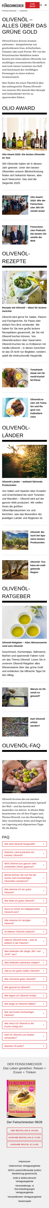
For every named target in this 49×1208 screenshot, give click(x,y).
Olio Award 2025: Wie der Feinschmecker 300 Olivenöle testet (37, 204)
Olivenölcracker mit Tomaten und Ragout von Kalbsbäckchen (38, 408)
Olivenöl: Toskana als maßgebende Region (38, 567)
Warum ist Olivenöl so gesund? (38, 692)
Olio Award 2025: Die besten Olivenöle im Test (23, 156)
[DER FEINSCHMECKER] (13, 5)
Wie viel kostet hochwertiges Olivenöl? (19, 1013)
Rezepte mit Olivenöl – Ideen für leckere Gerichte (24, 309)
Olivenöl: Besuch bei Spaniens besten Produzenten (38, 537)
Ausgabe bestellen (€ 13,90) (24, 1137)
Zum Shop (33, 5)
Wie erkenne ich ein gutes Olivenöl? (17, 891)
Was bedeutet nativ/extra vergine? (22, 962)
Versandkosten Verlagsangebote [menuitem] (24, 1196)
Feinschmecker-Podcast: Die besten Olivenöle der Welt (38, 234)
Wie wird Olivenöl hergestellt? (19, 844)
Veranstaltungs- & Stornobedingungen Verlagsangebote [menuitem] (24, 1189)
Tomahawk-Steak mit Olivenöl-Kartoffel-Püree (37, 374)
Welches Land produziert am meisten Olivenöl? (19, 854)
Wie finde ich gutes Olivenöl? (19, 900)
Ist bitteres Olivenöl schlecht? (19, 931)
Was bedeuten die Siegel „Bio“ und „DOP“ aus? (22, 953)
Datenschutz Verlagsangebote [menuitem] (24, 1166)
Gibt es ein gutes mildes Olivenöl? (22, 971)
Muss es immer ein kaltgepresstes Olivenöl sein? (22, 910)
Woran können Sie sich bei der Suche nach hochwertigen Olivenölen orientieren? (20, 878)
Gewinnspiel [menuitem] (24, 1201)
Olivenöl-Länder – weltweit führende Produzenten (22, 483)
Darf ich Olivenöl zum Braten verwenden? (19, 1036)
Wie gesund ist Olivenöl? (17, 987)
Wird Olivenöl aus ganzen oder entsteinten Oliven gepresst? (20, 865)
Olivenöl (23, 11)
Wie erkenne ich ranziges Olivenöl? (17, 922)
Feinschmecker (9, 11)
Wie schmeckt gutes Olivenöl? (20, 979)
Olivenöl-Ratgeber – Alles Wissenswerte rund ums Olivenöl (24, 644)
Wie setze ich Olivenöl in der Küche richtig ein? (19, 1025)
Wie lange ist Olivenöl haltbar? (20, 1004)
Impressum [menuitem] (24, 1161)
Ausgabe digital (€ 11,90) (24, 1144)
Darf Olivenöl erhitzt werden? (37, 722)
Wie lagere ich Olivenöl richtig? (20, 995)
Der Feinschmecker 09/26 (24, 1122)
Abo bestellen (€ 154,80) (24, 1131)
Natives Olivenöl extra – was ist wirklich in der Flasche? (20, 941)
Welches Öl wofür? (14, 1046)
